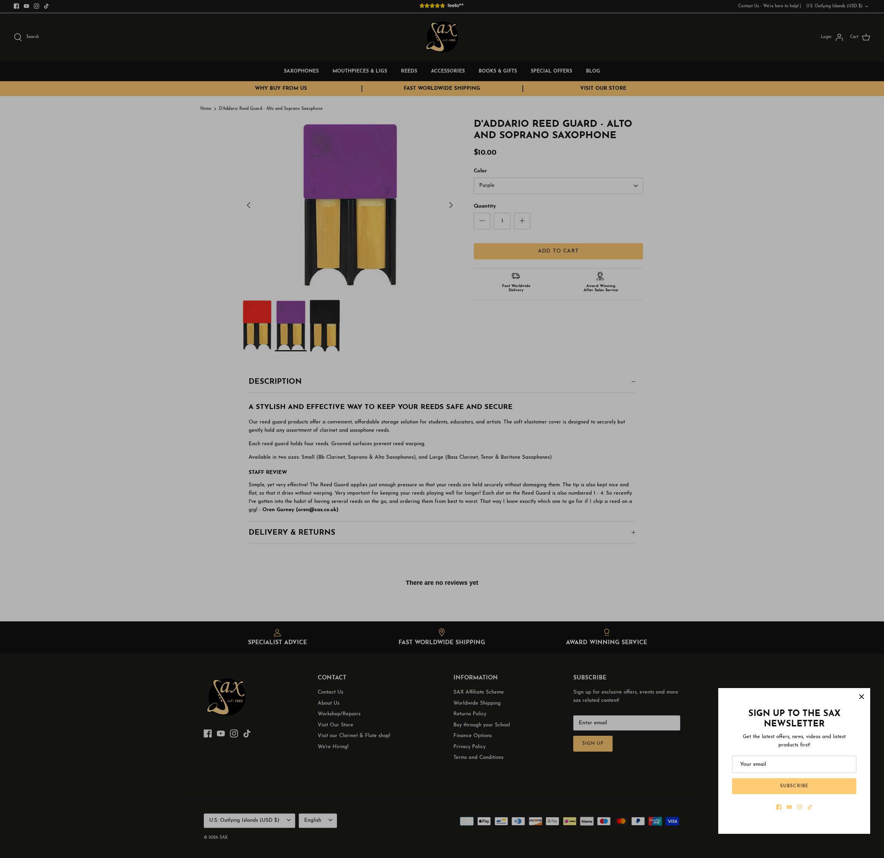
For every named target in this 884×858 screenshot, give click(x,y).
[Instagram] (799, 807)
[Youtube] (789, 807)
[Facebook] (778, 807)
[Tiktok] (810, 807)
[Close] (861, 696)
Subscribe (794, 786)
